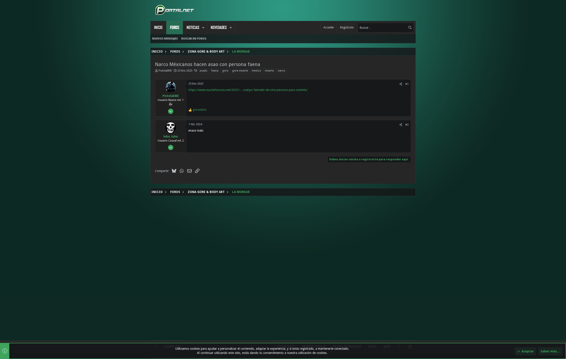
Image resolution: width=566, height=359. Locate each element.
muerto (269, 70)
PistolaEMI (165, 70)
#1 (407, 84)
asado (203, 70)
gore (225, 70)
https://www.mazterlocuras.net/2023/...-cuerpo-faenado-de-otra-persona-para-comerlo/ (248, 90)
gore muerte (240, 70)
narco (281, 70)
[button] (203, 27)
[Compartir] (401, 84)
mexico (256, 70)
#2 (407, 124)
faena (214, 70)
